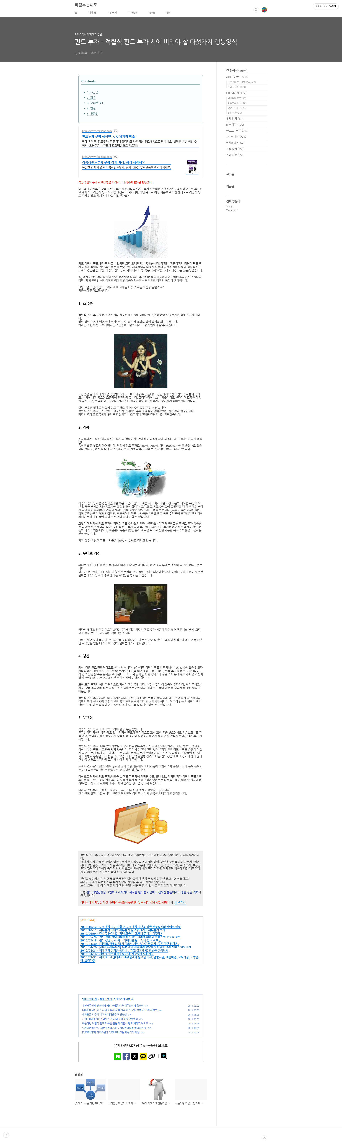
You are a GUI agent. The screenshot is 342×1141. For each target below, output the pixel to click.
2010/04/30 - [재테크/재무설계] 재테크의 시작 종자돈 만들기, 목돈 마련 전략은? (129, 943)
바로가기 (180, 902)
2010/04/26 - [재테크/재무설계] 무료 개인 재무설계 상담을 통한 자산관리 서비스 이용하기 (135, 947)
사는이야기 (236, 136)
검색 (256, 9)
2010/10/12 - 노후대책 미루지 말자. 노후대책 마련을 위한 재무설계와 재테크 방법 (130, 926)
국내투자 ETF (237, 98)
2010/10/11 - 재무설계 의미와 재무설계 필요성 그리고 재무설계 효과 (122, 930)
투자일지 (133, 12)
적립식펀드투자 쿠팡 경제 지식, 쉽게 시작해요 (113, 162)
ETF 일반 (235, 112)
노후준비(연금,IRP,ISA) (242, 82)
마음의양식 (235, 142)
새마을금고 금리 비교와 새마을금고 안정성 (104, 1014)
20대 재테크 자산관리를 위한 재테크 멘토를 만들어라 (110, 1018)
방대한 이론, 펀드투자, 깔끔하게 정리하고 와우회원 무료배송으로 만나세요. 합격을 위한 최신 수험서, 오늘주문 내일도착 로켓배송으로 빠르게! (139, 143)
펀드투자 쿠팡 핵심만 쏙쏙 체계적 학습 (108, 136)
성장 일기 (235, 148)
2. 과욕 (91, 97)
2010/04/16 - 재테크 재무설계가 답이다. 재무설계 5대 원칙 (117, 954)
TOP (264, 1138)
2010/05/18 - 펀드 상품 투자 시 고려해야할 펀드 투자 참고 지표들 (120, 940)
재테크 (92, 12)
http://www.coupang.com (97, 130)
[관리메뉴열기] (6, 1134)
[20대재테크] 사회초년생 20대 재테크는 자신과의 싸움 (110, 1032)
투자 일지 (234, 118)
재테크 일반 (106, 999)
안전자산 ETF (237, 107)
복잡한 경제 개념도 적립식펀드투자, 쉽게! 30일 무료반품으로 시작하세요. (126, 167)
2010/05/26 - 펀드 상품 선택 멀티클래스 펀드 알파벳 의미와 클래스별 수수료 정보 (130, 937)
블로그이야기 (237, 130)
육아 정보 (234, 154)
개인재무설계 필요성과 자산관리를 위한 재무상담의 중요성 (113, 1005)
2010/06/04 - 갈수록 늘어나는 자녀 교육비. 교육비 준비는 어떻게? (121, 933)
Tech (152, 12)
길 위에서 (237, 70)
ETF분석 (112, 12)
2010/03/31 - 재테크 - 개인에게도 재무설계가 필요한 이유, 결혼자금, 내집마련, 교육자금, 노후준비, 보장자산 (139, 959)
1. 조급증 (92, 92)
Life (168, 12)
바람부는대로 (86, 5)
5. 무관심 (92, 113)
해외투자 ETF (237, 103)
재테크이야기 (90, 999)
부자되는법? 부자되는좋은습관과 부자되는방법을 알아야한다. (114, 1027)
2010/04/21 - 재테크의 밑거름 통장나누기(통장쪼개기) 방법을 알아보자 (124, 950)
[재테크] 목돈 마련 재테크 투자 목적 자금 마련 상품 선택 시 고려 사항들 (119, 1010)
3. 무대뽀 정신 (95, 103)
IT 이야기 (235, 124)
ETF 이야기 (236, 92)
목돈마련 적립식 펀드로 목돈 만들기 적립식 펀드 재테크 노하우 (115, 1023)
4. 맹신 (91, 108)
